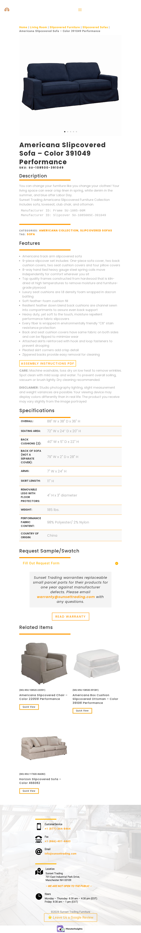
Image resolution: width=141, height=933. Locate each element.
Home (23, 27)
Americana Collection (58, 230)
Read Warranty (70, 616)
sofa (31, 234)
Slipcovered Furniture (65, 27)
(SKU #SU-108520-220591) (43, 694)
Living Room (38, 27)
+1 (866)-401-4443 (58, 841)
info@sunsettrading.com (61, 854)
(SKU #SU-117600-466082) (40, 778)
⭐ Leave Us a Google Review (70, 917)
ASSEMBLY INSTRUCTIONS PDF (47, 363)
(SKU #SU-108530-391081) (95, 696)
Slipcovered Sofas (95, 27)
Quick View (29, 706)
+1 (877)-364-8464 (58, 829)
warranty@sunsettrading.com (66, 596)
